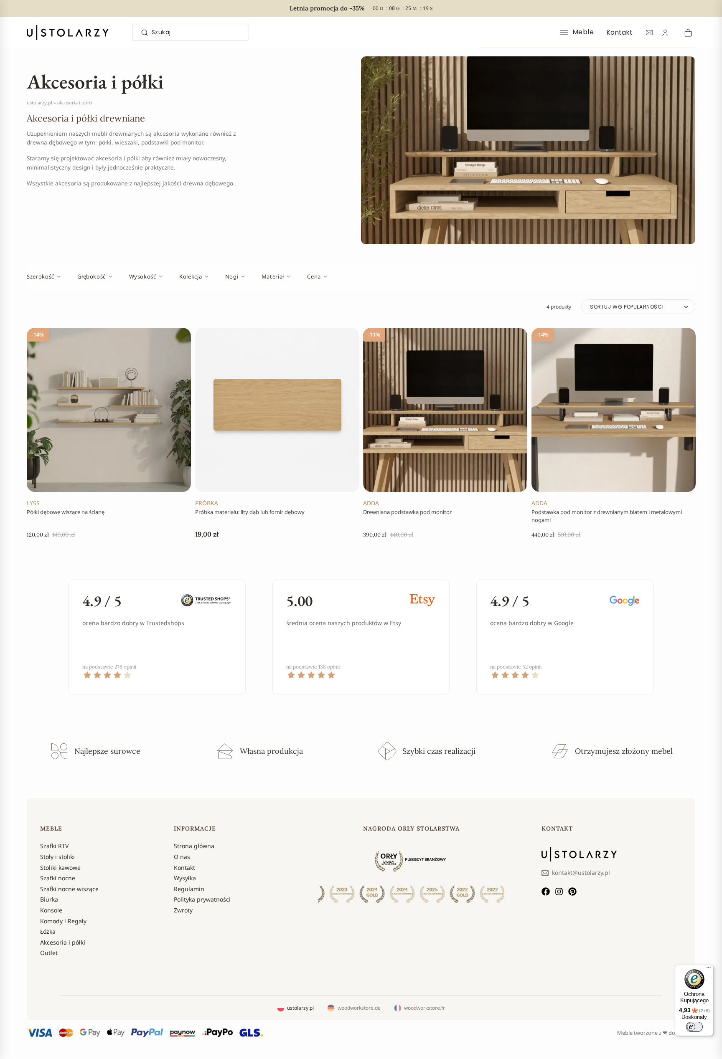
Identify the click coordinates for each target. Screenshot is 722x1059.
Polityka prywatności (202, 899)
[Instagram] (559, 891)
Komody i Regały (63, 921)
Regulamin (189, 889)
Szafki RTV (54, 846)
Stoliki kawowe (60, 868)
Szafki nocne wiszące (69, 889)
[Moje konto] (665, 32)
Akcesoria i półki (62, 942)
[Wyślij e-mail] (649, 32)
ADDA (371, 503)
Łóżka (48, 931)
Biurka (49, 899)
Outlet (49, 953)
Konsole (51, 910)
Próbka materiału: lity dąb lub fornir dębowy (250, 511)
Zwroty (183, 910)
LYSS (33, 503)
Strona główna (194, 846)
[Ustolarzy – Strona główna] (68, 32)
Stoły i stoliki (57, 857)
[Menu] (709, 970)
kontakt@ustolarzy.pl (581, 873)
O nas (182, 857)
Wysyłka (185, 878)
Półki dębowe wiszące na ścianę (65, 511)
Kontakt (619, 32)
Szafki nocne (57, 878)
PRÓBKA (206, 503)
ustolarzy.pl (39, 102)
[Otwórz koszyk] (687, 32)
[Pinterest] (572, 891)
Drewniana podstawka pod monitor (407, 511)
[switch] (694, 1027)
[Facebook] (546, 891)
